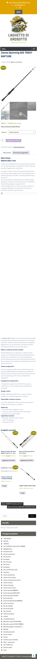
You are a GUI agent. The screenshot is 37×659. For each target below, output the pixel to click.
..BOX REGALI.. (7, 538)
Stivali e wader (7, 647)
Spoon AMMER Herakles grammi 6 (12, 504)
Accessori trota (7, 551)
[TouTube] (20, 8)
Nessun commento (16, 62)
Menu (4, 49)
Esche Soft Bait (8, 598)
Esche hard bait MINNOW (10, 590)
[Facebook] (16, 8)
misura (4, 132)
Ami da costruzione (9, 554)
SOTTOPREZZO (8, 645)
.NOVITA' (5, 541)
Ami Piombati (7, 562)
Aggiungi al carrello (13, 140)
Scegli (4, 486)
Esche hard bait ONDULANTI (11, 593)
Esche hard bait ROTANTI (10, 595)
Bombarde (6, 567)
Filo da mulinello (8, 606)
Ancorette (6, 564)
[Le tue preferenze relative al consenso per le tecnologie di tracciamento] (33, 655)
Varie (4, 650)
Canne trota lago (8, 585)
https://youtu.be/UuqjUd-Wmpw (10, 126)
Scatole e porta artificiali (10, 639)
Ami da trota (7, 557)
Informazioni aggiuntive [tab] (20, 153)
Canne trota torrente (9, 588)
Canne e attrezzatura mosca (12, 580)
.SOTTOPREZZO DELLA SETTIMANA (14, 546)
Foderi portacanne (8, 614)
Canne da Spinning (18, 147)
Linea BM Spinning (8, 619)
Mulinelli (5, 629)
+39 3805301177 (19, 5)
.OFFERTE (6, 544)
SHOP (18, 12)
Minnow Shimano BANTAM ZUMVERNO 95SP (21, 507)
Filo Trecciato (7, 611)
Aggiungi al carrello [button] (8, 460)
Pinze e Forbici (7, 634)
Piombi (5, 637)
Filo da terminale (8, 608)
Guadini (5, 616)
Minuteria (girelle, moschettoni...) (13, 627)
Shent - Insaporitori (9, 642)
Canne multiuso (8, 582)
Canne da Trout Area (9, 577)
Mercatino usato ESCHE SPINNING (13, 624)
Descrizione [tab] (7, 153)
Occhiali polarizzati (9, 632)
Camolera (6, 572)
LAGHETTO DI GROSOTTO (18, 37)
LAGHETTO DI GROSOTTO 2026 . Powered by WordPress (18, 656)
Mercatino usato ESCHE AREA (12, 621)
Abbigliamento (7, 549)
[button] (33, 69)
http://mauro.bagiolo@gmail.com (19, 2)
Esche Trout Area (8, 603)
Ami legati (6, 559)
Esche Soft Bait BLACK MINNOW (12, 601)
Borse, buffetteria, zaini (10, 569)
